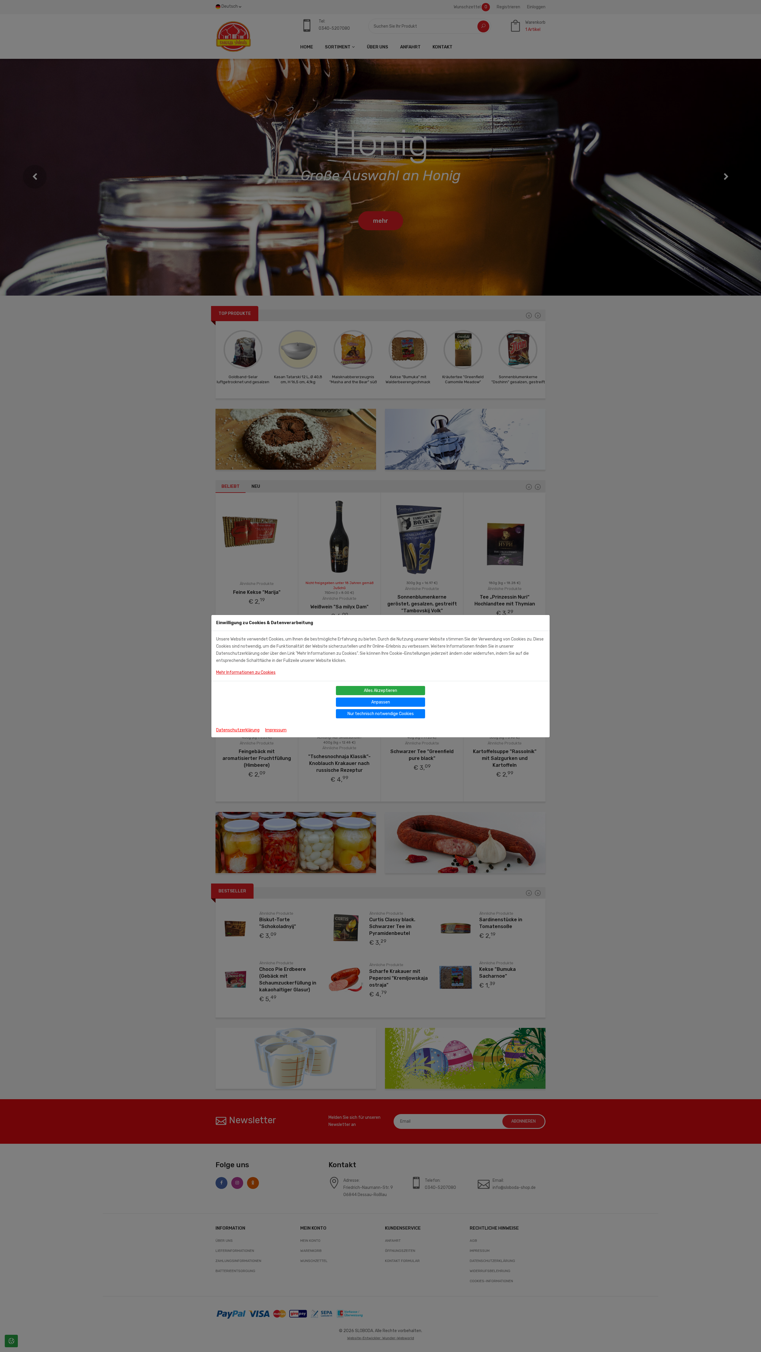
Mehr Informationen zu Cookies (246, 672)
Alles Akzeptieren (380, 690)
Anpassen (380, 702)
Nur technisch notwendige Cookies (381, 713)
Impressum (276, 730)
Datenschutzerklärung (238, 730)
